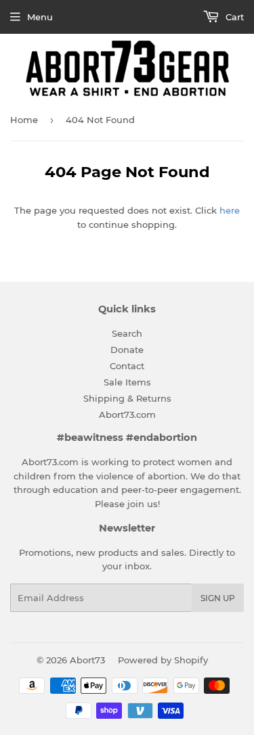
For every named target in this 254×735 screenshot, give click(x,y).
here (229, 210)
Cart (233, 16)
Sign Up (217, 598)
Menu (40, 16)
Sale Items (127, 382)
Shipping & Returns (127, 398)
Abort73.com (127, 414)
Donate (127, 349)
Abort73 (87, 660)
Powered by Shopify (163, 660)
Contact (127, 365)
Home (24, 119)
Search (127, 333)
